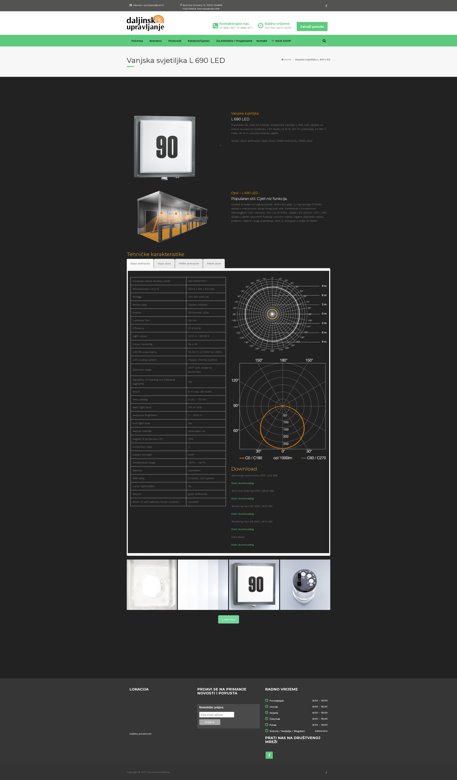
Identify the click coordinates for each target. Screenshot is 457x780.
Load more (228, 619)
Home (287, 59)
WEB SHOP (283, 41)
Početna (137, 41)
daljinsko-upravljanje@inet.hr (148, 5)
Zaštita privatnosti (140, 733)
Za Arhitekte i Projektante (234, 41)
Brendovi (155, 41)
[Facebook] (326, 6)
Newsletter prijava (211, 707)
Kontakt (261, 41)
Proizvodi (174, 41)
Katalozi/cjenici (199, 41)
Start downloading (242, 483)
